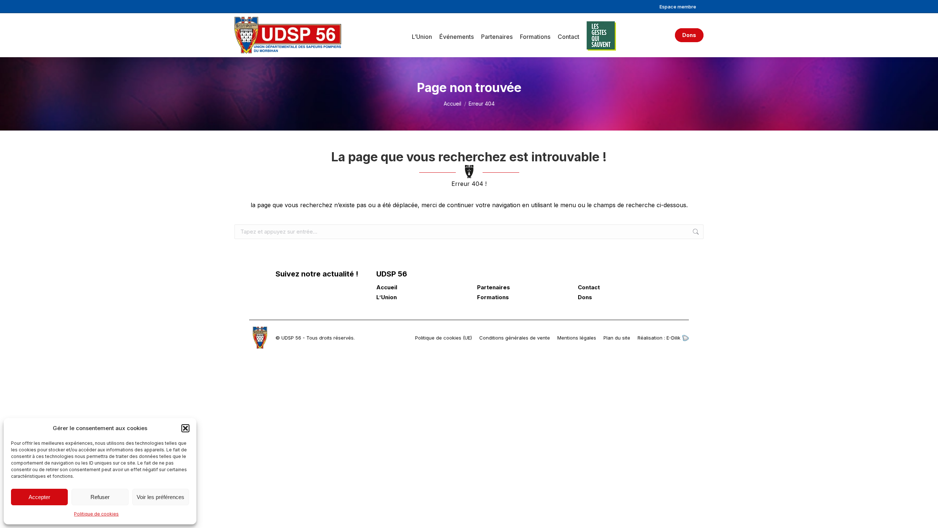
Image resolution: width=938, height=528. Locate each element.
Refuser (100, 497)
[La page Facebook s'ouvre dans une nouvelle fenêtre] (282, 293)
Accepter (39, 497)
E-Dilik (674, 338)
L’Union (386, 297)
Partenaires (493, 287)
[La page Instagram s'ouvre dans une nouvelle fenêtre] (318, 293)
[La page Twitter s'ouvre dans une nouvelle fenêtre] (300, 293)
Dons (585, 297)
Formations (493, 297)
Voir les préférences (160, 497)
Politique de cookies (96, 514)
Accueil (386, 287)
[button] (185, 428)
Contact (589, 287)
